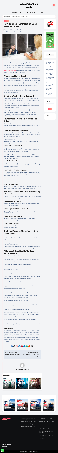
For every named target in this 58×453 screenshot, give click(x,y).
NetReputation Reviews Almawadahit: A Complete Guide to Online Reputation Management (50, 91)
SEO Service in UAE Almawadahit (50, 63)
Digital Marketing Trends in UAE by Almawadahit (49, 84)
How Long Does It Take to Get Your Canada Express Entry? (49, 68)
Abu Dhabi (32, 12)
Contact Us (43, 12)
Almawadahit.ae (29, 4)
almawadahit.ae (10, 29)
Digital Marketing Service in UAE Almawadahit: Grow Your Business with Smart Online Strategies (50, 76)
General (20, 405)
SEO (6, 405)
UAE (38, 12)
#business (17, 31)
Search (48, 101)
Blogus (30, 451)
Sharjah (26, 12)
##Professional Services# (10, 31)
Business (6, 20)
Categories (14, 12)
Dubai (21, 12)
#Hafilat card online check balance (26, 31)
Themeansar (35, 451)
